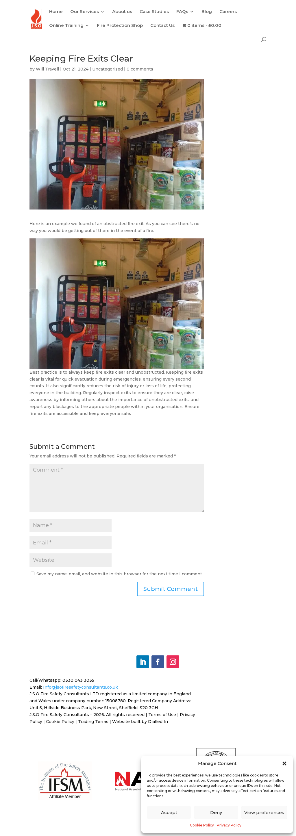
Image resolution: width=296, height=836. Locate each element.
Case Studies (154, 12)
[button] (284, 763)
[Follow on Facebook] (157, 661)
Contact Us (162, 25)
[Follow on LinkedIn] (142, 661)
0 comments (140, 69)
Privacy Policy (229, 825)
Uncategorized (107, 69)
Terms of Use (162, 714)
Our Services (84, 12)
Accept (169, 812)
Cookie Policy (202, 825)
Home (56, 12)
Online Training (66, 25)
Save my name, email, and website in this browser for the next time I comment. (119, 574)
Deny (216, 812)
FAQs (182, 12)
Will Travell (47, 69)
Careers (228, 12)
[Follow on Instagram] (172, 661)
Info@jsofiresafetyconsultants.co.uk (80, 687)
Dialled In (158, 721)
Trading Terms (93, 721)
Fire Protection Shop (120, 25)
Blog (206, 12)
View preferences (264, 812)
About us (122, 12)
